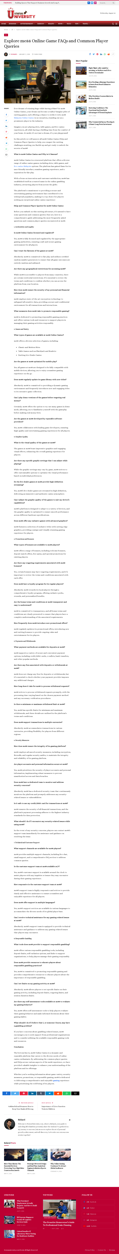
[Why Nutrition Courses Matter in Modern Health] (81, 99)
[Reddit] (6, 137)
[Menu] (116, 23)
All (6, 35)
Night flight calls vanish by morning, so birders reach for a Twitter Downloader (100, 70)
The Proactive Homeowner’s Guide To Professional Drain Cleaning (58, 1223)
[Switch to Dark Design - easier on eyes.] (113, 24)
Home (3, 24)
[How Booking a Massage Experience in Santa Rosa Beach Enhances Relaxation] (81, 85)
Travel (85, 24)
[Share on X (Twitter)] (93, 54)
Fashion (40, 24)
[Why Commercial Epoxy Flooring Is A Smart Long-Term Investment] (81, 125)
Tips (76, 24)
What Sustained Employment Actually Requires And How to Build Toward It (27, 1204)
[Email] (6, 154)
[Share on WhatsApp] (105, 54)
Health (51, 24)
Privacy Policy (90, 1250)
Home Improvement (50, 1217)
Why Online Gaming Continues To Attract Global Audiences (58, 1166)
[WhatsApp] (6, 149)
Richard (14, 54)
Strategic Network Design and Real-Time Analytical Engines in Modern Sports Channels (36, 1167)
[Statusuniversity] (21, 13)
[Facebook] (6, 114)
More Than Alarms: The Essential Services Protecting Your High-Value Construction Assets (14, 1167)
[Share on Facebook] (90, 54)
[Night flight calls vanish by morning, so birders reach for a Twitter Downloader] (81, 71)
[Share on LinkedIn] (101, 54)
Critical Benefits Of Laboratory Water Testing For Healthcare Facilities (26, 1233)
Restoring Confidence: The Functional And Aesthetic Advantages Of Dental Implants (100, 110)
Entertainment (26, 24)
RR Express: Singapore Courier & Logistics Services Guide (25, 1219)
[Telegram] (6, 143)
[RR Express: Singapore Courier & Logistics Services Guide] (9, 1220)
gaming (56, 1080)
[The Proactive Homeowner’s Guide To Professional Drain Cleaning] (59, 1209)
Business (12, 24)
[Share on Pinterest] (97, 54)
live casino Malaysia (22, 166)
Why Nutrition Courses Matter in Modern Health (101, 97)
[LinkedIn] (6, 126)
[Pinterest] (6, 132)
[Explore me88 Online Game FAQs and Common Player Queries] (37, 81)
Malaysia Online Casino (24, 118)
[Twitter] (6, 120)
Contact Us (102, 1250)
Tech (69, 24)
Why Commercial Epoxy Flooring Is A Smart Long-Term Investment (101, 123)
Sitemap (112, 1250)
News (60, 24)
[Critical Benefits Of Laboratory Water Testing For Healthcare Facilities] (9, 1234)
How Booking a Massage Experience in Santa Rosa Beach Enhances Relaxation (102, 84)
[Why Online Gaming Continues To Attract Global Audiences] (61, 1155)
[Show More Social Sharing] (113, 54)
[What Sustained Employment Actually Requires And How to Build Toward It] (9, 1203)
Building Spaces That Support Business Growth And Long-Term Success (38, 3)
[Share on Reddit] (108, 54)
